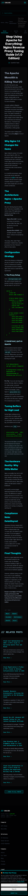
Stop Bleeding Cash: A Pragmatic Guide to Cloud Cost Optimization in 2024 (12, 743)
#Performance (17, 617)
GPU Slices (4, 826)
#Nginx (7, 613)
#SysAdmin (8, 617)
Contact (3, 864)
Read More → (7, 658)
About (2, 852)
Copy (20, 289)
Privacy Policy (20, 881)
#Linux (15, 620)
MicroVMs (4, 829)
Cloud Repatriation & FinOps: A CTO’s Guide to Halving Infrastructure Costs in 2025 (13, 669)
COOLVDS (6, 3)
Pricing (3, 861)
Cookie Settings (14, 885)
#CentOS (8, 620)
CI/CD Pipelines (5, 843)
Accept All (14, 893)
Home (2, 22)
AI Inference (4, 838)
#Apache (14, 613)
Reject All (14, 889)
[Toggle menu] (24, 2)
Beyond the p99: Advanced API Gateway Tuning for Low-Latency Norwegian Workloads (13, 719)
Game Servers (5, 840)
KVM (13, 177)
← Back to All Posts (14, 791)
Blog (7, 22)
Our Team (4, 855)
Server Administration (13, 22)
